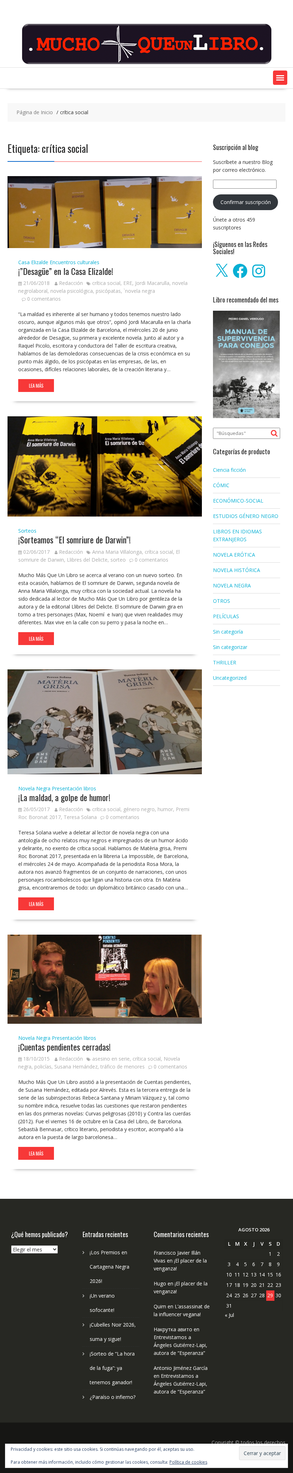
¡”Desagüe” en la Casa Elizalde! (65, 271)
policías (42, 1066)
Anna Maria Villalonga (117, 551)
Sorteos (27, 530)
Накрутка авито (173, 1329)
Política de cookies (188, 1462)
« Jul (229, 1315)
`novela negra (139, 290)
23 (278, 1284)
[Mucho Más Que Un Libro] (146, 63)
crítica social (106, 283)
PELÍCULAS (226, 616)
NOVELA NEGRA (232, 585)
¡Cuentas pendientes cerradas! (64, 1046)
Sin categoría (228, 631)
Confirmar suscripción (245, 202)
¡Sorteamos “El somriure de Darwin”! (74, 539)
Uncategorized (230, 677)
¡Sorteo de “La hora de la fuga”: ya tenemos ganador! (112, 1368)
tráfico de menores (122, 1066)
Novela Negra (34, 788)
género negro (139, 809)
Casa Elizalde (33, 262)
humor (165, 809)
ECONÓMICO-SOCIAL (238, 500)
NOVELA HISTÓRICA (236, 570)
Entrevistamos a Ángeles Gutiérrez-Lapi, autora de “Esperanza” (180, 1345)
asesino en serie (111, 1058)
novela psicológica (71, 290)
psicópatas (108, 290)
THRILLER (224, 662)
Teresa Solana (80, 817)
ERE (127, 283)
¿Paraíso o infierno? (112, 1397)
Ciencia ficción (229, 469)
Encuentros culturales (74, 262)
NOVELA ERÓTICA (234, 554)
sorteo (118, 559)
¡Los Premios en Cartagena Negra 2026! (109, 1266)
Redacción (71, 283)
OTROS (221, 600)
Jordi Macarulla (152, 283)
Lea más (36, 385)
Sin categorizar (230, 647)
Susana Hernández (76, 1066)
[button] (280, 78)
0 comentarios (44, 298)
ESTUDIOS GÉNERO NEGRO (245, 516)
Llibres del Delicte (87, 559)
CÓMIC (221, 485)
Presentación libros (74, 788)
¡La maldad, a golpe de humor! (64, 797)
